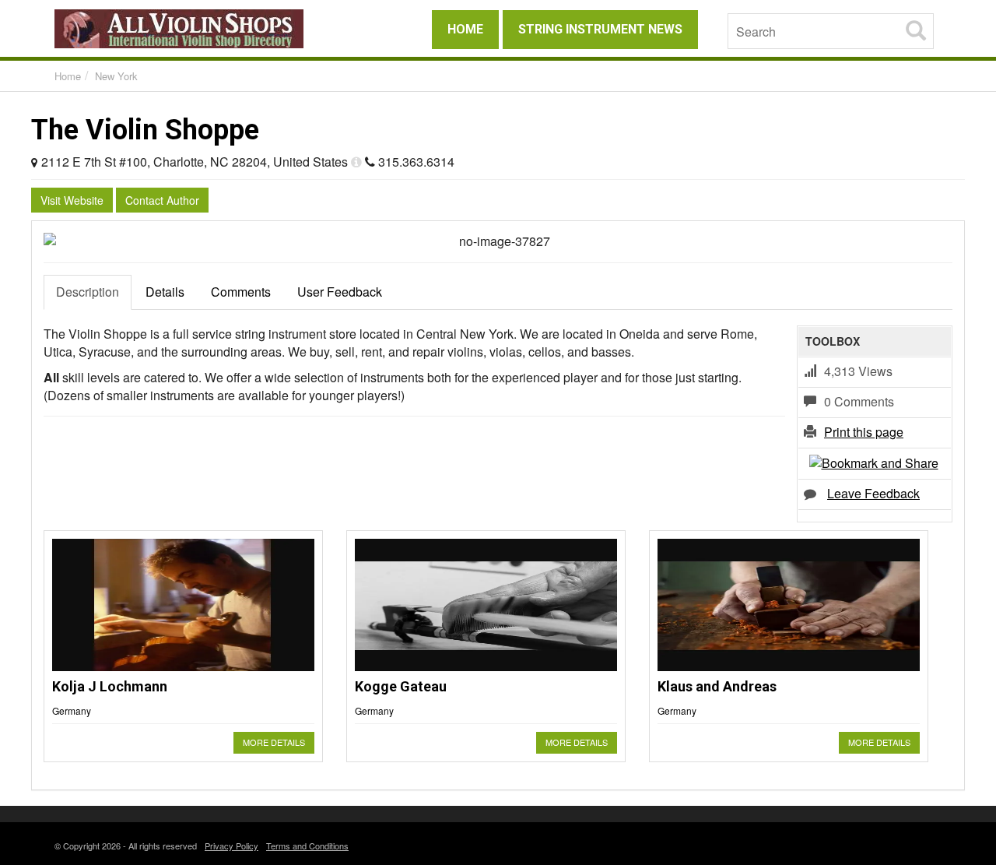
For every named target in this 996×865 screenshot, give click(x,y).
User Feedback (339, 292)
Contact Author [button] (162, 200)
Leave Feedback (873, 493)
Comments (241, 292)
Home (67, 76)
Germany (71, 710)
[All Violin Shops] (194, 28)
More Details (274, 742)
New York (116, 76)
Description (87, 292)
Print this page (863, 432)
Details (165, 292)
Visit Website (71, 200)
